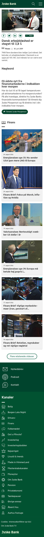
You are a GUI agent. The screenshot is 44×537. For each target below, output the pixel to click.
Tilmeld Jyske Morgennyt (16, 111)
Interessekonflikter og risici (20, 522)
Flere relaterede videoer (22, 356)
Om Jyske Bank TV (8, 526)
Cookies (4, 522)
